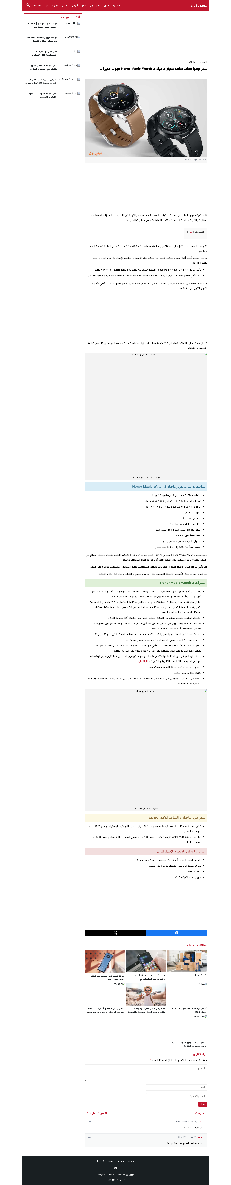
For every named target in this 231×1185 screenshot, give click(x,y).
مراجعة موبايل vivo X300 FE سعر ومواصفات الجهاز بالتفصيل (42, 39)
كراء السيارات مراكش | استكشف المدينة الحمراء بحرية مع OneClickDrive (42, 27)
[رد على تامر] (89, 1121)
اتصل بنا (100, 1161)
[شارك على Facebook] (176, 933)
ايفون (106, 5)
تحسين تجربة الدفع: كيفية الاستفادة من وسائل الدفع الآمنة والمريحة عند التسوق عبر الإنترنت (106, 1012)
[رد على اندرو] (89, 1137)
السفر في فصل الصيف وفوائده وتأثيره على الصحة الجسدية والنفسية (146, 1010)
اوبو (91, 5)
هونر (47, 5)
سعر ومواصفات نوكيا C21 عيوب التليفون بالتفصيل (42, 95)
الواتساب (143, 661)
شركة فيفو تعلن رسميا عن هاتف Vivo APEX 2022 (107, 978)
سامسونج (116, 5)
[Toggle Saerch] (28, 5)
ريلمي (84, 5)
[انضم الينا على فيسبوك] (115, 1168)
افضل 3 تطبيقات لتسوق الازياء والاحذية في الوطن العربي (150, 977)
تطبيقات (38, 5)
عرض (190, 232)
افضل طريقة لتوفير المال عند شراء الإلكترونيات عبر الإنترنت (189, 1044)
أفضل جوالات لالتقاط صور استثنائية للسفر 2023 (189, 1010)
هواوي (55, 5)
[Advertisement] (146, 35)
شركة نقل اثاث (199, 975)
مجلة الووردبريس (112, 1180)
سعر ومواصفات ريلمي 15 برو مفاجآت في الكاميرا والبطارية (43, 67)
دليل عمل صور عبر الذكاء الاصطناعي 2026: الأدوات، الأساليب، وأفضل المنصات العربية (42, 55)
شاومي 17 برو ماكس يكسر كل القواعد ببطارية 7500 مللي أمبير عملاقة (42, 83)
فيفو (98, 5)
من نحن (130, 1161)
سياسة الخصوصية (116, 1161)
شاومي (75, 5)
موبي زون (199, 5)
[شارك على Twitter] (115, 933)
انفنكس (65, 5)
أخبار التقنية (192, 62)
